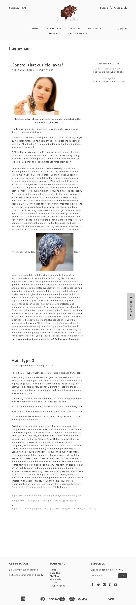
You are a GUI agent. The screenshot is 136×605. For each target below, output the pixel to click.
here (80, 335)
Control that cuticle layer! (37, 64)
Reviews (131, 306)
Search (104, 7)
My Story (74, 28)
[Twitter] (98, 584)
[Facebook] (92, 584)
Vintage (78, 483)
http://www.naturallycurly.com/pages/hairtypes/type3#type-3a (46, 500)
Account (118, 7)
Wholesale (94, 28)
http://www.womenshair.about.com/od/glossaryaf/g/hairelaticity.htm (47, 495)
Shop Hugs (52, 28)
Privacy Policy (77, 33)
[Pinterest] (110, 584)
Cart (120, 28)
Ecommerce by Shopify (31, 574)
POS (11, 574)
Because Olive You (22, 487)
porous (66, 168)
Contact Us (53, 33)
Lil (24, 372)
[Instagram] (104, 584)
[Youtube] (116, 584)
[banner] (68, 13)
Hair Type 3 (23, 360)
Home (35, 28)
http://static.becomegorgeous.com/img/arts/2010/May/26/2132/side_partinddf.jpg (54, 508)
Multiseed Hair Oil (46, 487)
